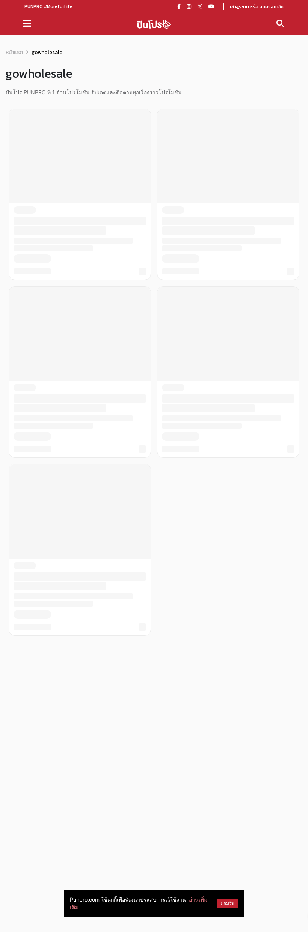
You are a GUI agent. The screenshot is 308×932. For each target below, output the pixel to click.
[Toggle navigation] (27, 23)
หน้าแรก (14, 52)
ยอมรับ (227, 903)
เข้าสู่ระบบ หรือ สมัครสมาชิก (257, 6)
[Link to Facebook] (179, 6)
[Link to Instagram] (189, 6)
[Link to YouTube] (211, 6)
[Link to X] (199, 6)
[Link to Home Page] (153, 23)
